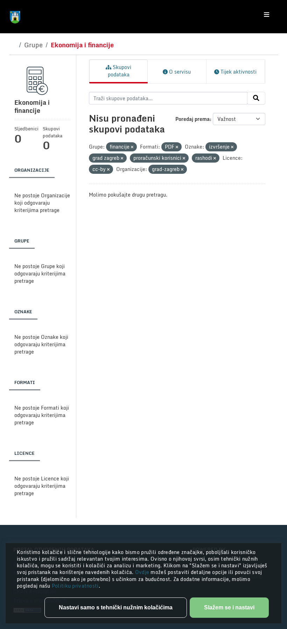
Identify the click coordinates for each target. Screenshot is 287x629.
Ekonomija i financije (82, 45)
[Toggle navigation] (266, 15)
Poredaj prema (192, 119)
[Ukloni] (132, 147)
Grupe (33, 45)
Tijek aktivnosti (238, 72)
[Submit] (256, 98)
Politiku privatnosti (75, 586)
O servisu (179, 72)
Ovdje (143, 572)
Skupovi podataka (120, 70)
